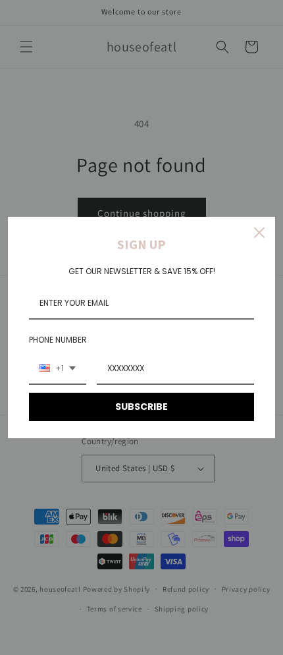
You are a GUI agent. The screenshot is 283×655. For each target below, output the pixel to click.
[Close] (259, 232)
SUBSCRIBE (141, 406)
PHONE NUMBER (58, 339)
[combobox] (57, 369)
